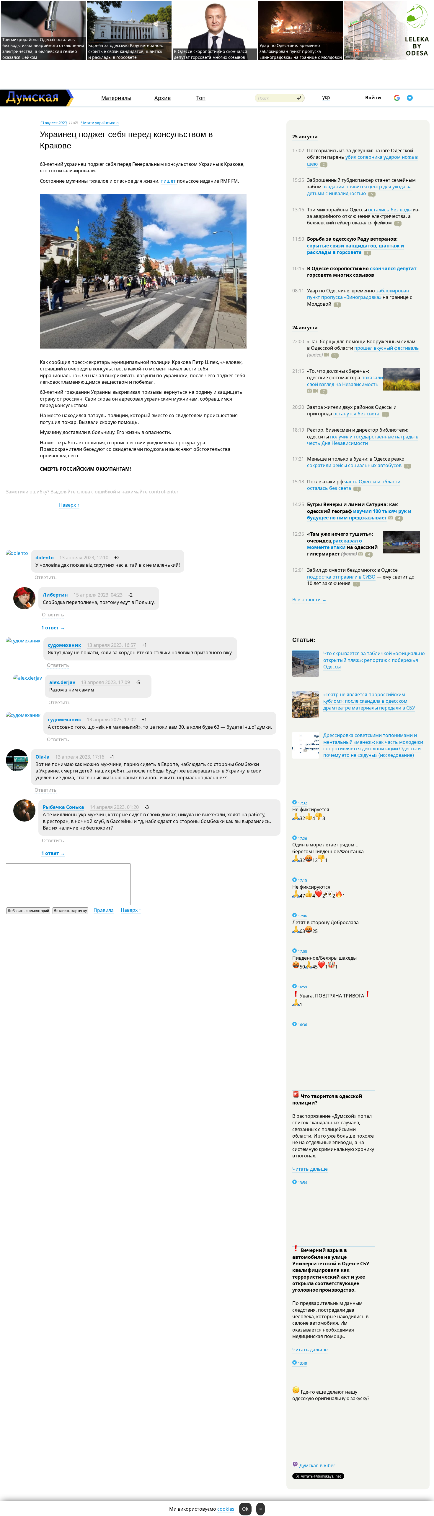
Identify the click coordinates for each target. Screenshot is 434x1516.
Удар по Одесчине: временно (341, 290)
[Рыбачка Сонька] (24, 820)
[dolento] (17, 553)
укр (326, 97)
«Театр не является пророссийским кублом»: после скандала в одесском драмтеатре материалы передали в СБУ (369, 701)
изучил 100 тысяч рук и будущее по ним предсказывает (359, 514)
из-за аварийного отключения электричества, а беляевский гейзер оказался (363, 216)
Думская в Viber (317, 1465)
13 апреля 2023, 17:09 (105, 682)
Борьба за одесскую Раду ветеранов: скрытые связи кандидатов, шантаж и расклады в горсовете (125, 51)
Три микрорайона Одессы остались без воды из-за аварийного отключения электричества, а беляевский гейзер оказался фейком (43, 48)
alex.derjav (62, 682)
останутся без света (356, 413)
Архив (162, 98)
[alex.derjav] (27, 678)
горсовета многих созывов (340, 275)
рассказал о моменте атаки (334, 543)
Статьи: (304, 639)
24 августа (305, 327)
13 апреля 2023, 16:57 (111, 645)
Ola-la (42, 757)
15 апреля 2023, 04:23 (98, 595)
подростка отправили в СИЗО (341, 577)
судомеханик (64, 645)
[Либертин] (24, 607)
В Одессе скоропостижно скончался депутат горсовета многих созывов (210, 54)
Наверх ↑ (69, 505)
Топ (200, 98)
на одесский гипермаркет (342, 550)
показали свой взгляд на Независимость (345, 380)
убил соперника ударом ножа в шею (362, 160)
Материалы (116, 98)
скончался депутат (393, 268)
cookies (225, 1509)
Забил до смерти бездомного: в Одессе (352, 570)
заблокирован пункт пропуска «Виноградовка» (358, 293)
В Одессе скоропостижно (338, 268)
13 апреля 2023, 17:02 (111, 719)
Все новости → (309, 599)
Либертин (55, 595)
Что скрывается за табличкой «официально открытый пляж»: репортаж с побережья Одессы (374, 660)
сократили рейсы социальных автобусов (354, 465)
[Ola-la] (17, 769)
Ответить (46, 577)
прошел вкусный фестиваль (386, 348)
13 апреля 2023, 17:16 (79, 757)
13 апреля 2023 (53, 122)
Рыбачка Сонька (63, 807)
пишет (169, 181)
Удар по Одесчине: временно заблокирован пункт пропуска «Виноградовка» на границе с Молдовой (301, 51)
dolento (44, 557)
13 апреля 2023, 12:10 (83, 557)
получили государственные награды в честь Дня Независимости (362, 439)
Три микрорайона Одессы (337, 209)
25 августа (305, 136)
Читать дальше (310, 1169)
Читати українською (100, 122)
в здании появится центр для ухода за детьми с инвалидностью (359, 189)
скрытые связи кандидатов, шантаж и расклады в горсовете (355, 248)
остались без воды (390, 209)
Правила (104, 910)
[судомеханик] (23, 640)
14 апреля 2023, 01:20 (114, 807)
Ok (245, 1509)
